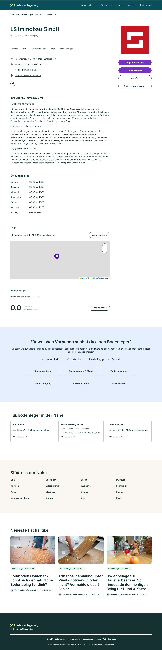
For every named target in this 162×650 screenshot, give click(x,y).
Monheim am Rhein (19, 498)
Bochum (85, 492)
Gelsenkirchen (53, 486)
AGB (104, 639)
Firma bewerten (99, 307)
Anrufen (135, 78)
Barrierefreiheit (73, 639)
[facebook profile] (12, 83)
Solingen (14, 486)
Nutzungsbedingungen (91, 639)
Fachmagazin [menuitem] (106, 5)
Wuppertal (86, 486)
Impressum (112, 639)
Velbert (13, 492)
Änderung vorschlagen (135, 86)
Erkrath (49, 498)
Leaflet (84, 278)
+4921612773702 (23, 64)
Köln (12, 479)
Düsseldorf (51, 479)
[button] (57, 256)
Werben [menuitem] (131, 5)
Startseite (14, 14)
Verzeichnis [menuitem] (86, 5)
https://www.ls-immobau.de (28, 75)
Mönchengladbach (29, 14)
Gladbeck (50, 492)
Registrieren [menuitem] (146, 5)
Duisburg (120, 479)
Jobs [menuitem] (120, 5)
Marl (118, 498)
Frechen (120, 492)
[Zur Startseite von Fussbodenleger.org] (24, 5)
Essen (84, 479)
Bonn (83, 498)
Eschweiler (121, 486)
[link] (32, 431)
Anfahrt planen (99, 235)
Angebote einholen (135, 62)
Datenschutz (60, 639)
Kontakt (50, 639)
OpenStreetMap (95, 278)
